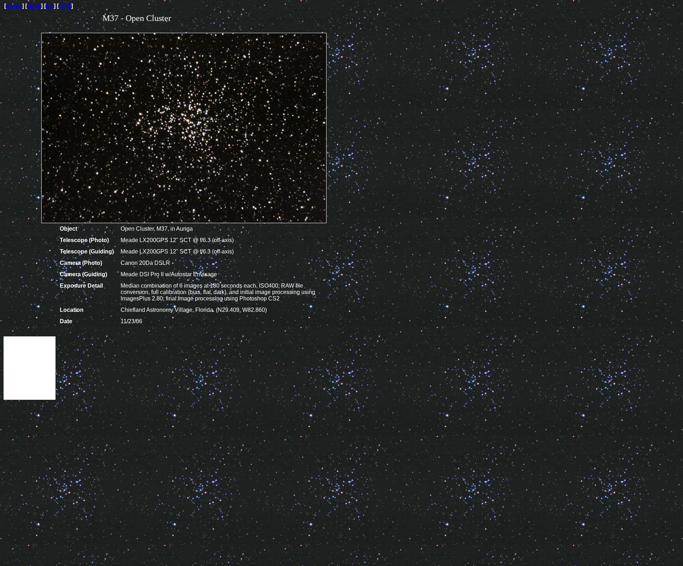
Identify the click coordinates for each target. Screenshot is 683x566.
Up (50, 6)
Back (34, 6)
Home (14, 6)
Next (65, 6)
